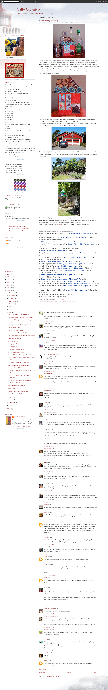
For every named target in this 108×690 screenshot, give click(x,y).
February (11, 403)
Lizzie (45, 587)
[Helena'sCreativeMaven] (20, 190)
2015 (9, 277)
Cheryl (45, 402)
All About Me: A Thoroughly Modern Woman (21, 336)
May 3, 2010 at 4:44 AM (49, 658)
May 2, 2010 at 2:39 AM (49, 409)
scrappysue (47, 537)
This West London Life (50, 354)
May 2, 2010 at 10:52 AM (49, 575)
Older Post (96, 672)
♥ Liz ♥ (46, 639)
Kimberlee (46, 522)
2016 (9, 274)
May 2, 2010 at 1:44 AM (49, 400)
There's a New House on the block (18, 391)
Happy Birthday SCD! (14, 368)
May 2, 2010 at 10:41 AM (49, 562)
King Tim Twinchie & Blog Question (19, 314)
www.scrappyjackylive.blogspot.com (74, 237)
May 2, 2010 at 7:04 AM (49, 490)
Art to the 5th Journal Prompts (17, 226)
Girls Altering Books (14, 388)
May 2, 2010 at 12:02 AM (49, 340)
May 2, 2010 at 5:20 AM (49, 481)
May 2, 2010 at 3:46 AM (49, 459)
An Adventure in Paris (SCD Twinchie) (19, 333)
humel (45, 547)
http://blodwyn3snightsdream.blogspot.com (58, 275)
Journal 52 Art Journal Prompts (18, 231)
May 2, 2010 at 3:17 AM (49, 417)
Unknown (46, 556)
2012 (9, 285)
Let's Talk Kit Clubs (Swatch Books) (18, 365)
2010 (9, 290)
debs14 (46, 420)
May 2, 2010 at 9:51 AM (49, 535)
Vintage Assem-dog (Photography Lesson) (20, 317)
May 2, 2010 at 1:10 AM (49, 361)
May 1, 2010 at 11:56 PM (49, 330)
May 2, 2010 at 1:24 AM (49, 371)
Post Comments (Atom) (53, 676)
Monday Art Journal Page (15, 330)
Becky (45, 493)
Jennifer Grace (48, 373)
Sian (45, 462)
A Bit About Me (13, 341)
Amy (45, 310)
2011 (9, 288)
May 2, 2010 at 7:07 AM (49, 502)
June (10, 309)
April (10, 397)
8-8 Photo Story (12, 346)
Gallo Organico (28, 9)
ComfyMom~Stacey (49, 608)
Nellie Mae (47, 653)
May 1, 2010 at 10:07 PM (49, 321)
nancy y (46, 512)
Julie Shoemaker (48, 412)
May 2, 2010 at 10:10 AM (49, 554)
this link (61, 224)
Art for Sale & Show (14, 327)
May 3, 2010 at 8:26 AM (49, 666)
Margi (45, 364)
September (12, 301)
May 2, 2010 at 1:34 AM (49, 388)
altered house (49, 301)
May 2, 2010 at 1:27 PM (49, 585)
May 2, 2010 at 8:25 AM (49, 509)
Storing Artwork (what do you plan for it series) (21, 355)
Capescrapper (47, 483)
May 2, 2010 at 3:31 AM (49, 438)
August (11, 304)
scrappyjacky (47, 449)
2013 (9, 282)
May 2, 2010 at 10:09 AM (49, 544)
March (11, 400)
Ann (45, 474)
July (10, 306)
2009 (9, 409)
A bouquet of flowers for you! (16, 349)
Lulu (45, 333)
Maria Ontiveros (20, 417)
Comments (11, 244)
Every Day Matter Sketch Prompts (19, 228)
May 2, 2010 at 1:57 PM (49, 606)
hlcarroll (46, 660)
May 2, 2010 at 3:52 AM (49, 471)
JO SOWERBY (48, 391)
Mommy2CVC (48, 630)
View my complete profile (21, 426)
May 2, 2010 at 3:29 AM (49, 427)
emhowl (46, 504)
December (12, 293)
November (12, 296)
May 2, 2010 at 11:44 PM (49, 637)
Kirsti (45, 343)
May (10, 312)
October (11, 298)
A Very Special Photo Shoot (16, 352)
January (11, 405)
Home (69, 672)
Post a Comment (42, 669)
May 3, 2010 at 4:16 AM (49, 650)
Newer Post (42, 672)
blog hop (58, 301)
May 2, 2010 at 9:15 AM (49, 519)
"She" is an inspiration (14, 338)
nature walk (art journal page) (16, 386)
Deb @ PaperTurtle (49, 616)
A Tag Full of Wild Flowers (16, 383)
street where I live (68, 301)
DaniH (45, 578)
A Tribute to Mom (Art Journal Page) (18, 362)
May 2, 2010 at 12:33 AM (49, 352)
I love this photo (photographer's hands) (19, 380)
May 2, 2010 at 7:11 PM (49, 627)
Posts (9, 240)
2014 (9, 279)
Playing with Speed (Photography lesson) (20, 325)
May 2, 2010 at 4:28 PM (49, 613)
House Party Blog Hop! (50, 20)
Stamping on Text (13, 344)
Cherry (45, 323)
